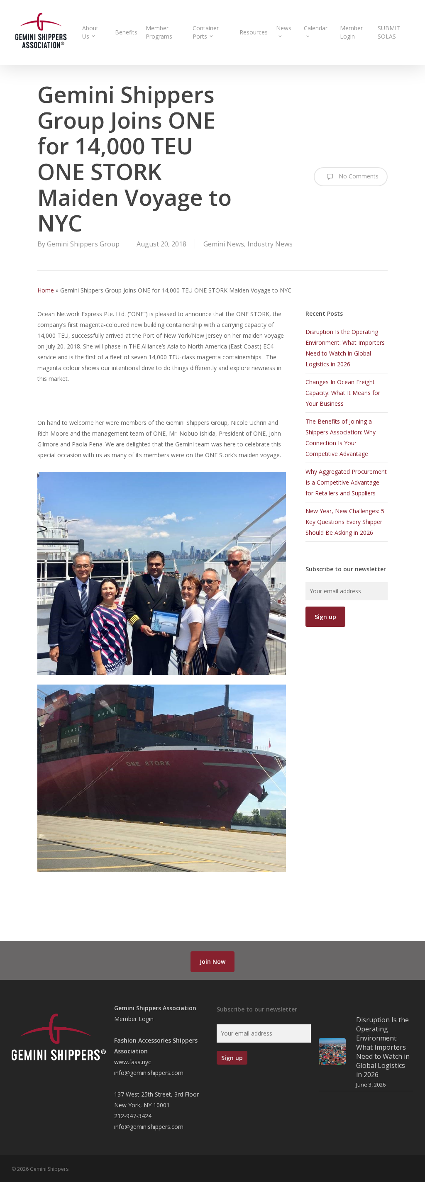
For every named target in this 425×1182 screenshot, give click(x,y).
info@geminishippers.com (148, 1073)
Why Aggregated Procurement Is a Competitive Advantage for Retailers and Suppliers (346, 482)
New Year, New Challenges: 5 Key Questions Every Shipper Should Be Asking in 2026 (344, 521)
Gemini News (223, 244)
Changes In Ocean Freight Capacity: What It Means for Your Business (342, 392)
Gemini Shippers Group (83, 244)
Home (45, 290)
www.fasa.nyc (132, 1062)
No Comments (358, 176)
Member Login (134, 1019)
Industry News (270, 244)
